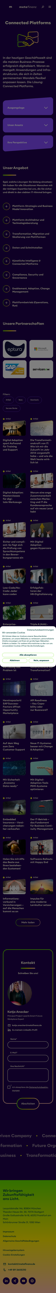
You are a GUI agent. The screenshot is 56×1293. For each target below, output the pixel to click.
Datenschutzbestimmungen (40, 630)
